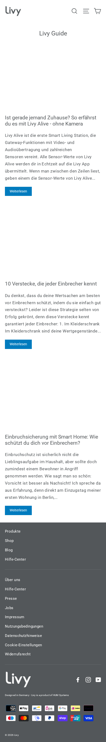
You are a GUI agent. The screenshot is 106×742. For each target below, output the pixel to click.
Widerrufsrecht (18, 654)
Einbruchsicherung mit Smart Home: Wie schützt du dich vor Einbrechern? (51, 440)
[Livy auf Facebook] (78, 679)
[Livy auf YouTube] (98, 679)
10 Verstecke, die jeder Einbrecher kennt (51, 284)
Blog (9, 550)
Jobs (9, 608)
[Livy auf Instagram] (88, 679)
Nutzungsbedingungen (24, 626)
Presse (11, 598)
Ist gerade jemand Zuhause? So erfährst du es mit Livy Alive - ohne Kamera (50, 121)
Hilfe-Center (15, 559)
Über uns (12, 580)
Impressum (14, 617)
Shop (9, 540)
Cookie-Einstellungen (23, 645)
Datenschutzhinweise (23, 635)
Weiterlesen (18, 191)
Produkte (12, 531)
